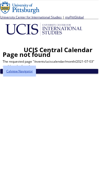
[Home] (45, 29)
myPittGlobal (74, 17)
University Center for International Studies (31, 17)
